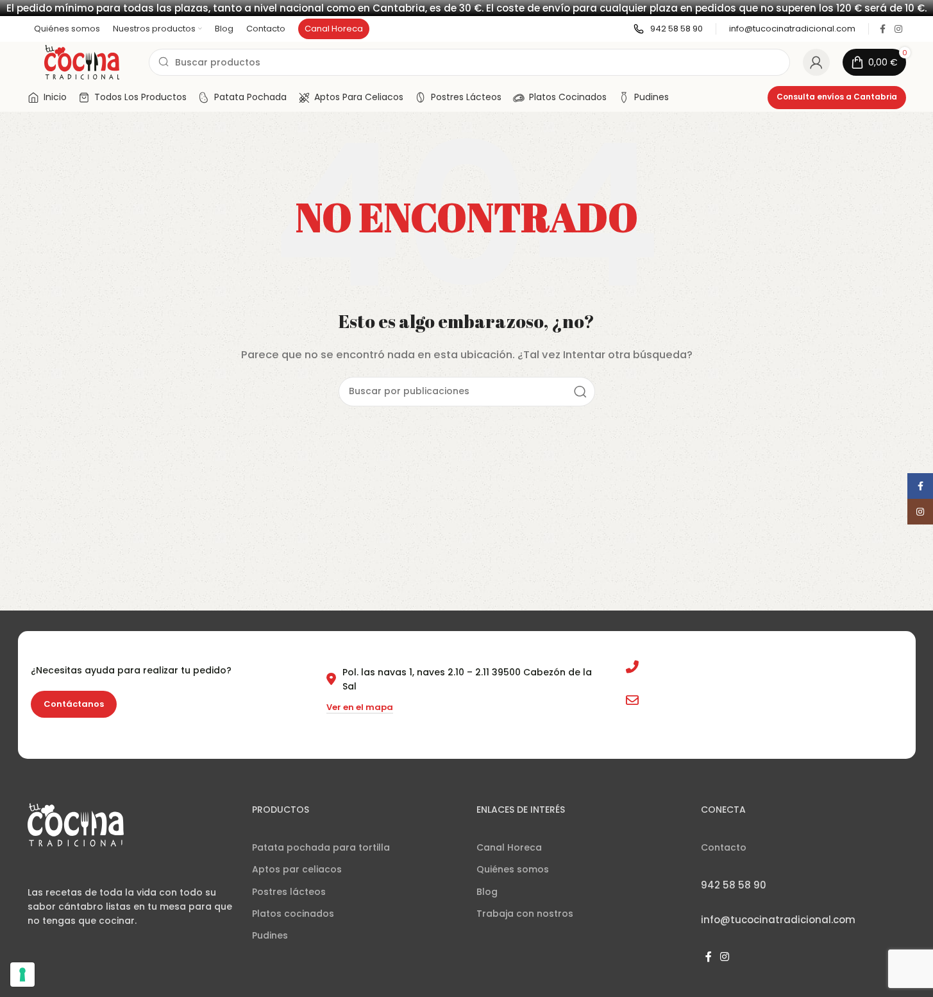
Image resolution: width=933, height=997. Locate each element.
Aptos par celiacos (297, 869)
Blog (487, 891)
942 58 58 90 (675, 667)
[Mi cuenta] (816, 62)
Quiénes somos (512, 869)
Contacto (723, 847)
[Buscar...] (580, 391)
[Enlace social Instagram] (898, 29)
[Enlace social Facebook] (883, 29)
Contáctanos (74, 704)
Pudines (270, 935)
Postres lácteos (289, 891)
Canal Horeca (509, 847)
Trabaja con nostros (524, 913)
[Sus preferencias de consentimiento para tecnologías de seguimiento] (22, 974)
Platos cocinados (293, 913)
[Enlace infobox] (668, 29)
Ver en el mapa (359, 707)
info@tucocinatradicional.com (717, 700)
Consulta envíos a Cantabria (837, 96)
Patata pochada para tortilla (321, 847)
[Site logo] (82, 61)
